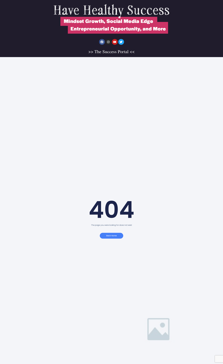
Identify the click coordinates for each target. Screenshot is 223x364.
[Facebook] (102, 42)
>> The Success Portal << (111, 51)
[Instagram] (108, 42)
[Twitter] (121, 42)
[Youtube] (115, 42)
